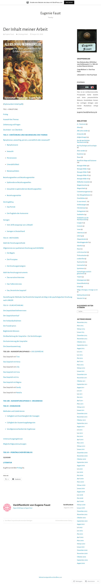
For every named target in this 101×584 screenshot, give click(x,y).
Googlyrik (80, 223)
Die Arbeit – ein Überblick (12, 130)
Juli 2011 (79, 391)
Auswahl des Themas (11, 119)
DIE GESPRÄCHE (37, 352)
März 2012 (80, 365)
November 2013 (82, 322)
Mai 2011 (80, 397)
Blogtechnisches (82, 185)
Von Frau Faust (92, 75)
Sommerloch (81, 265)
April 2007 (80, 537)
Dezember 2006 (82, 550)
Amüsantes (80, 134)
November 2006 (82, 553)
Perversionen (12, 158)
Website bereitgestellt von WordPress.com (50, 577)
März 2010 (80, 443)
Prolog (5, 114)
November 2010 (82, 417)
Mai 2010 (80, 436)
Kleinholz (80, 245)
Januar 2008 (81, 508)
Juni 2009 (80, 472)
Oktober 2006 (81, 557)
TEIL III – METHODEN (11, 238)
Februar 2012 (81, 368)
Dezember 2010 (82, 413)
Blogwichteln (81, 188)
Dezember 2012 (82, 335)
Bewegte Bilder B (82, 172)
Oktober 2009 (81, 459)
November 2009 (82, 456)
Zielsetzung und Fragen (11, 125)
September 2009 (82, 462)
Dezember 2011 (82, 374)
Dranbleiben (81, 198)
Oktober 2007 (81, 517)
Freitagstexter (81, 211)
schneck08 (80, 75)
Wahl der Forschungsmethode (14, 243)
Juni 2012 (80, 355)
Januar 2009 (81, 488)
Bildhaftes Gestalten (83, 182)
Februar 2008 (81, 505)
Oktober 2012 (81, 342)
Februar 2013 (81, 329)
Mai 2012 (80, 358)
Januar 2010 (80, 449)
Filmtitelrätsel (81, 208)
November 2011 (82, 378)
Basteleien (80, 154)
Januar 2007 (81, 547)
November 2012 (82, 338)
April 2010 (80, 439)
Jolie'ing (79, 236)
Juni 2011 (79, 394)
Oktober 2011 (81, 381)
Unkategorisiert (23, 34)
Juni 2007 (80, 531)
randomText (81, 258)
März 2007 (80, 540)
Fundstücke (80, 214)
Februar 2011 (81, 407)
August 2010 (81, 426)
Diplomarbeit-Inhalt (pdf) (13, 104)
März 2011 (80, 404)
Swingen (6, 220)
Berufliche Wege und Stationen (86, 160)
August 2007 (81, 524)
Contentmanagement (84, 191)
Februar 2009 (81, 485)
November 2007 (82, 514)
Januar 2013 (80, 332)
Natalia (19, 393)
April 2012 (80, 361)
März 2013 (80, 325)
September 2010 (82, 423)
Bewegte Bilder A (82, 169)
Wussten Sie (81, 298)
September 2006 (82, 560)
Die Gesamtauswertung (12, 346)
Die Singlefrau (8, 202)
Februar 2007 (81, 544)
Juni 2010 (80, 433)
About (79, 127)
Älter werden (81, 151)
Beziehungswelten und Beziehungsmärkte (18, 177)
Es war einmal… (82, 201)
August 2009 (81, 465)
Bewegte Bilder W (82, 178)
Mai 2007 (80, 534)
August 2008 (81, 491)
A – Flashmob (81, 124)
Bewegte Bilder (82, 165)
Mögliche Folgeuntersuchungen (14, 444)
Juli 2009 (80, 469)
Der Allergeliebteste (83, 195)
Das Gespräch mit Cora (11, 372)
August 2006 (81, 563)
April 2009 (80, 478)
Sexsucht (10, 151)
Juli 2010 (79, 430)
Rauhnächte (81, 262)
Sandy (18, 387)
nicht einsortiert (82, 252)
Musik (79, 249)
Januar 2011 (80, 410)
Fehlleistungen (81, 204)
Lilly (17, 367)
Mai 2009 (80, 475)
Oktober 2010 (81, 420)
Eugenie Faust (50, 13)
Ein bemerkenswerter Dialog (63, 521)
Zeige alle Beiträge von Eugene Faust (22, 508)
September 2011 (82, 384)
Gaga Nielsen (81, 69)
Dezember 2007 (82, 511)
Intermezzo (80, 232)
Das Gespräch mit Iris (11, 377)
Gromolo (80, 226)
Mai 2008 (80, 498)
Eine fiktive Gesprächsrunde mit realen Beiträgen (17, 521)
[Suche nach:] (87, 311)
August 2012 (80, 348)
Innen (79, 229)
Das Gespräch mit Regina (12, 382)
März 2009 (80, 482)
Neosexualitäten (13, 171)
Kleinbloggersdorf (82, 242)
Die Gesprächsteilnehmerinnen (14, 311)
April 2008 (80, 501)
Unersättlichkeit (13, 164)
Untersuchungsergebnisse (13, 439)
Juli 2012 (79, 352)
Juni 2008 (80, 495)
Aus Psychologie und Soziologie (87, 145)
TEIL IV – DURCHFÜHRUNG (13, 305)
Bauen (79, 157)
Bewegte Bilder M (82, 175)
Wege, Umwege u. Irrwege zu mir (87, 290)
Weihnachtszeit (82, 295)
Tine (18, 357)
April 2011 (80, 400)
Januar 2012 (80, 371)
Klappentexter (81, 239)
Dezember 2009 (82, 452)
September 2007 (82, 521)
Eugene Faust (9, 34)
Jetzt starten (69, 2)
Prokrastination (82, 255)
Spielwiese (80, 268)
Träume (79, 277)
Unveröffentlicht (82, 283)
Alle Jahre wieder (82, 131)
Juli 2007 (79, 527)
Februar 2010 (81, 446)
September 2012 (82, 345)
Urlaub (79, 286)
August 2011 (80, 387)
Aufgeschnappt (81, 137)
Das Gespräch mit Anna (11, 362)
